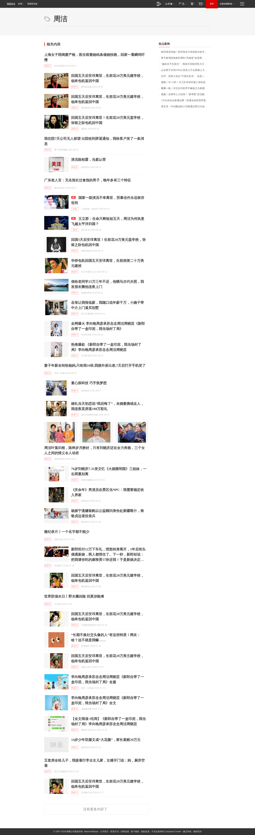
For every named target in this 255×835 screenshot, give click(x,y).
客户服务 (135, 831)
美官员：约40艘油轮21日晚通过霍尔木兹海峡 (185, 106)
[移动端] (159, 3)
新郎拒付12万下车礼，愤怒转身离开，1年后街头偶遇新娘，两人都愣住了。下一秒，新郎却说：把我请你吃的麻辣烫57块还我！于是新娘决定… (108, 554)
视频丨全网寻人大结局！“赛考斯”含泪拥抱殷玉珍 (186, 94)
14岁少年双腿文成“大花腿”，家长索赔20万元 (106, 740)
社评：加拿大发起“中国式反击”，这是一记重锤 (186, 76)
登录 (212, 4)
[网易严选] (182, 3)
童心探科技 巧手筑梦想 (89, 383)
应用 (20, 4)
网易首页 (11, 4)
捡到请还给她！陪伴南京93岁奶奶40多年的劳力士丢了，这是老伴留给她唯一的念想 (186, 52)
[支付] (192, 3)
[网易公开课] (170, 3)
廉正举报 (187, 831)
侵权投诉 (197, 831)
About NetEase (91, 831)
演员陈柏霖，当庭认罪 (88, 159)
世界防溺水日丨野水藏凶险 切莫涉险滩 (74, 596)
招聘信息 (125, 831)
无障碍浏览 (32, 4)
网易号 (48, 66)
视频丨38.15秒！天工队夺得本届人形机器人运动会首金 (186, 82)
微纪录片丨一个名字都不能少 (66, 532)
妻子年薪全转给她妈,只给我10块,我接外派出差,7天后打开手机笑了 (95, 365)
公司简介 (104, 831)
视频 (75, 209)
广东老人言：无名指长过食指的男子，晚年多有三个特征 (87, 180)
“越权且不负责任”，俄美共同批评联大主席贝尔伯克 (186, 64)
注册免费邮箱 (226, 4)
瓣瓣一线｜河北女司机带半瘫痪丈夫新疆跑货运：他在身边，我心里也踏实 (186, 88)
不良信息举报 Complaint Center (166, 831)
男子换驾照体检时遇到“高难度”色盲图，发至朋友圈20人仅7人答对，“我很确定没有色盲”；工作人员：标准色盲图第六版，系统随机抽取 (186, 58)
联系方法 (114, 831)
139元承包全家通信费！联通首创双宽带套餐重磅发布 (186, 100)
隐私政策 (145, 831)
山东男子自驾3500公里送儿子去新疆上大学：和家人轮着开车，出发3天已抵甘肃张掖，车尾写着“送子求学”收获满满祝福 (186, 70)
